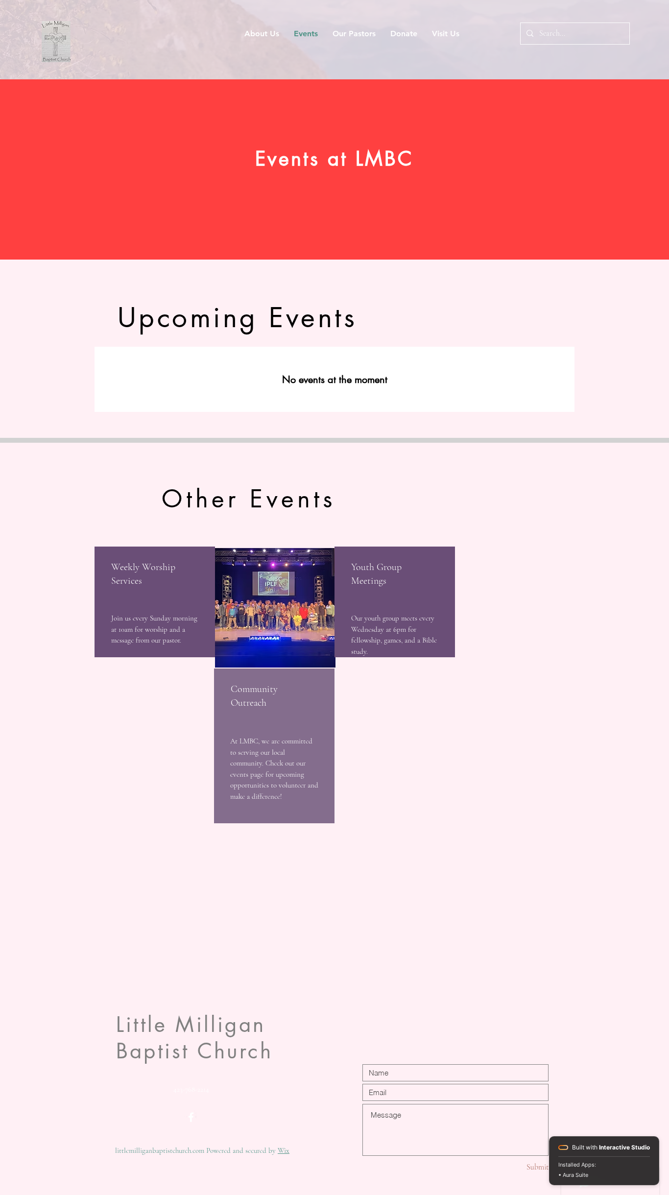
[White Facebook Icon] (191, 1117)
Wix (283, 1150)
